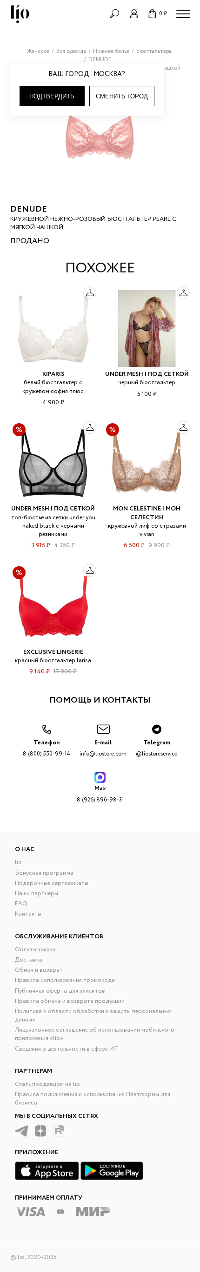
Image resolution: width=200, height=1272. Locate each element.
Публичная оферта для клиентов (60, 991)
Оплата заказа (35, 949)
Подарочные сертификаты (51, 883)
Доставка (28, 960)
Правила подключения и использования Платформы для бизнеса (92, 1098)
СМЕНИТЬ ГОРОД (122, 96)
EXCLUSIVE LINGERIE (53, 652)
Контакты (28, 914)
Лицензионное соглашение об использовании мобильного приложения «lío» (94, 1034)
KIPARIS (53, 374)
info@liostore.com (103, 747)
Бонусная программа (44, 873)
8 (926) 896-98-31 (100, 793)
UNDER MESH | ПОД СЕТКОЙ (147, 374)
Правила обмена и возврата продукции (70, 1001)
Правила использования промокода (65, 980)
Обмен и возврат (39, 970)
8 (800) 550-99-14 (46, 747)
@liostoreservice (156, 747)
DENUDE (28, 209)
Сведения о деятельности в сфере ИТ (66, 1049)
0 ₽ (163, 14)
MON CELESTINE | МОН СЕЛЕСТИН (146, 513)
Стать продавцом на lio (47, 1084)
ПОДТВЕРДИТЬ (51, 96)
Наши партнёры (36, 893)
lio (18, 862)
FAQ (21, 903)
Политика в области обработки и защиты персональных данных (93, 1015)
